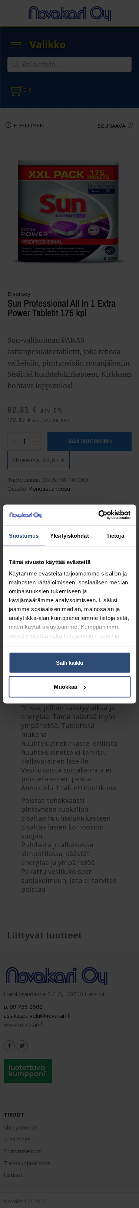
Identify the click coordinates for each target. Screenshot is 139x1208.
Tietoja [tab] (115, 535)
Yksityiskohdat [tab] (69, 535)
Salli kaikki (69, 662)
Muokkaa (65, 687)
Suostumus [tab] (24, 535)
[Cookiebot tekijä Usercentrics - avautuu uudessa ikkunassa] (98, 515)
